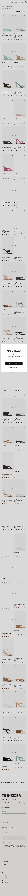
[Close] (24, 346)
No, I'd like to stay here (14, 367)
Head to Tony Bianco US (14, 363)
